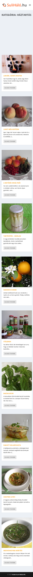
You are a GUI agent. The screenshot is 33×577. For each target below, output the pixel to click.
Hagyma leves (9, 497)
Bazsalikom (8, 393)
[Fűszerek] (17, 324)
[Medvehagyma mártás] (17, 533)
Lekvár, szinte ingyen (12, 76)
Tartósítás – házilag (12, 236)
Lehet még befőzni (11, 129)
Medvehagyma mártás (12, 551)
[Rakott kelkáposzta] (17, 428)
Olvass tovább (10, 88)
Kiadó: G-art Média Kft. (19, 574)
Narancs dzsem (10, 290)
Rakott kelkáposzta (12, 445)
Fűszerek (7, 342)
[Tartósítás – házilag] (17, 218)
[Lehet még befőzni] (17, 111)
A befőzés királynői (12, 183)
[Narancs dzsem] (17, 272)
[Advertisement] (16, 34)
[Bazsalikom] (17, 376)
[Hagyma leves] (17, 480)
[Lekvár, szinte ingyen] (17, 64)
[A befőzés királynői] (17, 165)
